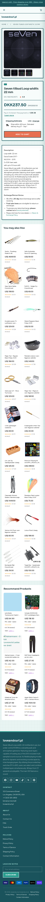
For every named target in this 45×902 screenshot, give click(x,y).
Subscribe (11, 875)
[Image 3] (21, 72)
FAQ (4, 823)
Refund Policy (8, 839)
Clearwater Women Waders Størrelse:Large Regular (12, 497)
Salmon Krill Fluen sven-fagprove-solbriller (12, 531)
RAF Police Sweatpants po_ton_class (32, 656)
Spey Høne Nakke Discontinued (10, 287)
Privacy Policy (8, 843)
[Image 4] (29, 72)
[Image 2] (14, 72)
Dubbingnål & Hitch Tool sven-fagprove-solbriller (32, 426)
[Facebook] (5, 780)
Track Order (7, 827)
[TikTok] (22, 780)
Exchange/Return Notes (14, 195)
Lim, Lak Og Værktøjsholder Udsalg (12, 461)
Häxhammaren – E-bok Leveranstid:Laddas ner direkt (12, 656)
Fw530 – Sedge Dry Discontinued (30, 287)
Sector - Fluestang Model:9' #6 (10, 252)
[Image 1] (7, 72)
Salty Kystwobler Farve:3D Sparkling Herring (30, 253)
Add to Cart (22, 134)
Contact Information (11, 856)
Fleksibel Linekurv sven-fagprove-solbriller (31, 357)
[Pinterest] (34, 780)
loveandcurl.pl (9, 17)
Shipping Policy (9, 852)
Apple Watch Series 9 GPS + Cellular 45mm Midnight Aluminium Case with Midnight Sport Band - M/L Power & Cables (32, 699)
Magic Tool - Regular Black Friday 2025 (11, 357)
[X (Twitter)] (28, 780)
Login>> (11, 631)
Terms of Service (9, 847)
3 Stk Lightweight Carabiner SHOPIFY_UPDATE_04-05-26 (12, 427)
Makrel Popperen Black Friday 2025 (31, 322)
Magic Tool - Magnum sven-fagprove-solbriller (31, 392)
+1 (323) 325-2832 (10, 798)
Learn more (9, 115)
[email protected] (22, 210)
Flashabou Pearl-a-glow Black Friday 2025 (31, 496)
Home (4, 24)
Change (35, 121)
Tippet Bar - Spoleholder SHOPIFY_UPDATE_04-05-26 (32, 566)
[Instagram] (11, 780)
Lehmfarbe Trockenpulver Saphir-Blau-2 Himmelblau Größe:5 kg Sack (12, 614)
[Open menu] (4, 10)
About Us (6, 815)
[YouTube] (16, 780)
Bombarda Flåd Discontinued (9, 566)
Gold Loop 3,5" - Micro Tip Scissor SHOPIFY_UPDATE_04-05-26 (12, 392)
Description (9, 150)
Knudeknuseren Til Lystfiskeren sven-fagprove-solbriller (11, 322)
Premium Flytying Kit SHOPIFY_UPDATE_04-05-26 (32, 462)
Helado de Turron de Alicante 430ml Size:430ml (11, 699)
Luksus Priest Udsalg (30, 530)
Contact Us (7, 819)
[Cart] (41, 10)
